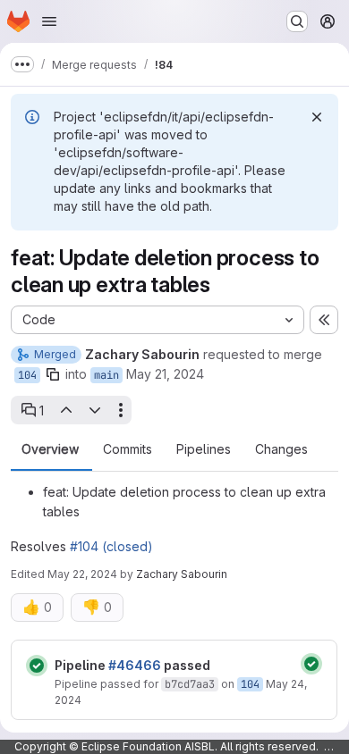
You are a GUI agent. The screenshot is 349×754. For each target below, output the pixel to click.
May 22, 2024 (82, 574)
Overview (50, 449)
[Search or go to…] (297, 21)
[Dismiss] (317, 117)
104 (27, 375)
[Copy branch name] (53, 374)
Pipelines (203, 449)
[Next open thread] (95, 410)
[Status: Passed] (36, 665)
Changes (281, 449)
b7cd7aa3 (190, 684)
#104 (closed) (111, 546)
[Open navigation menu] (49, 21)
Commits (127, 449)
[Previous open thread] (65, 410)
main (106, 375)
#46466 (134, 665)
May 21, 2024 (165, 373)
